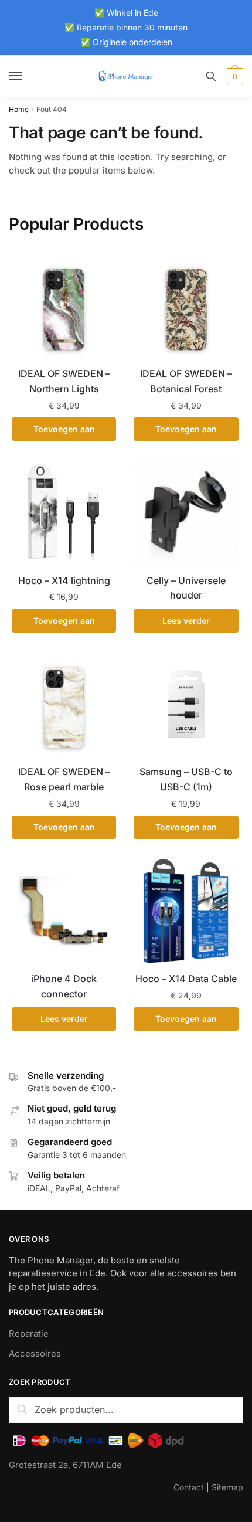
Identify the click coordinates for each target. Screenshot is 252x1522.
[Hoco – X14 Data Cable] (186, 911)
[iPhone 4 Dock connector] (64, 911)
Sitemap (227, 1487)
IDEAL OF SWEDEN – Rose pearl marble (64, 779)
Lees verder (186, 621)
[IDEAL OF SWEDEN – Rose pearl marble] (64, 704)
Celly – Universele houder (186, 588)
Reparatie (29, 1333)
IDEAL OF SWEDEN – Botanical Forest (186, 381)
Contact (188, 1487)
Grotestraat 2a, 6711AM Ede (65, 1464)
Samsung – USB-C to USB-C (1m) (186, 779)
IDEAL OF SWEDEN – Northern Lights (64, 381)
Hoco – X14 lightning (64, 580)
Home (19, 109)
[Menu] (26, 76)
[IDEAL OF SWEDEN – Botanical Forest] (186, 305)
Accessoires (35, 1353)
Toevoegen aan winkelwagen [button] (64, 432)
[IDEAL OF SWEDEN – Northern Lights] (64, 305)
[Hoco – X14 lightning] (64, 512)
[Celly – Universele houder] (186, 512)
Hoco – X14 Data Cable (186, 978)
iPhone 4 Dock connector (64, 986)
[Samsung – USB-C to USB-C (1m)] (186, 704)
